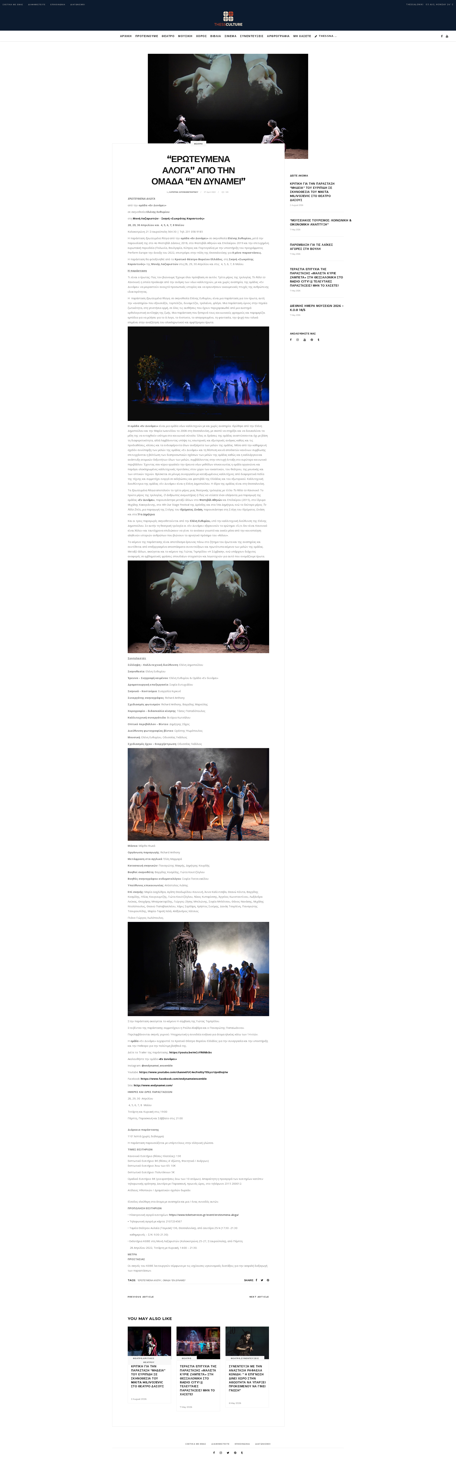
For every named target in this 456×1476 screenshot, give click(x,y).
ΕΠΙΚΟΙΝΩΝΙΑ (57, 4)
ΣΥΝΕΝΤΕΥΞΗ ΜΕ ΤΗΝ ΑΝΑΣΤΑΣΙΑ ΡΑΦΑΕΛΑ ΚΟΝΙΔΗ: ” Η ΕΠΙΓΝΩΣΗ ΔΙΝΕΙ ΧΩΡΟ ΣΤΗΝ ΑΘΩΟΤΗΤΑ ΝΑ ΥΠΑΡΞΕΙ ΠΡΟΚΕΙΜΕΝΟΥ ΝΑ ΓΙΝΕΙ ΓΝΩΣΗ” (247, 1378)
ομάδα (134, 1041)
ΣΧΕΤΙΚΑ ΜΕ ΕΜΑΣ (13, 4)
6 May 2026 (235, 1403)
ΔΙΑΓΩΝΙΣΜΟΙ (77, 4)
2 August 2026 (138, 1399)
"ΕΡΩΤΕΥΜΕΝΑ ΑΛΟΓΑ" (149, 1280)
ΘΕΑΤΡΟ (198, 144)
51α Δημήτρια (146, 514)
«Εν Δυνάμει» (146, 500)
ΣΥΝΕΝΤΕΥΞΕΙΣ (250, 1358)
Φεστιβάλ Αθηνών (210, 500)
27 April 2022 (210, 192)
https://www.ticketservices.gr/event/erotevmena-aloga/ (204, 1214)
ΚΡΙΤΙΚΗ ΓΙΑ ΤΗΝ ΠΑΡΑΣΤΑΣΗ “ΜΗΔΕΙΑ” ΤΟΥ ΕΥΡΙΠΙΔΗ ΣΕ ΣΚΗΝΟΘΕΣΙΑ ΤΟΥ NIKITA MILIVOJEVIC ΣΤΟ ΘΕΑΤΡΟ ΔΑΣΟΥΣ (312, 192)
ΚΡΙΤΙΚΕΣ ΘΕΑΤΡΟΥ (149, 1360)
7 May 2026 (186, 1407)
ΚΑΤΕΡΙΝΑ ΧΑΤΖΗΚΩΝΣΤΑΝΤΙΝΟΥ (183, 192)
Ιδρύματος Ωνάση (191, 509)
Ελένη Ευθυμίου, (200, 521)
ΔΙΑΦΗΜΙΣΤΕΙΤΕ (37, 4)
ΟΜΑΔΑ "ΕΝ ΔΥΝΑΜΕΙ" (174, 1280)
